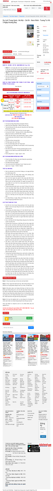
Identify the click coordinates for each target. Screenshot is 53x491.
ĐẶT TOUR (43, 108)
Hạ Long (22, 374)
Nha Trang (7, 380)
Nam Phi (44, 374)
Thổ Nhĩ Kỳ (37, 394)
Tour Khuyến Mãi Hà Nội (7, 399)
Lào (43, 386)
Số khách (39, 89)
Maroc (43, 377)
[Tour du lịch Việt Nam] (6, 1)
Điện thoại (39, 101)
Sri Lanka (44, 402)
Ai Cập (36, 374)
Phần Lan (37, 400)
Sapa (14, 375)
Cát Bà (6, 378)
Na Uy (29, 400)
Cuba (36, 384)
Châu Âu (29, 402)
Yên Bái (14, 390)
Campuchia (30, 386)
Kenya (29, 378)
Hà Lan (36, 386)
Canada (44, 383)
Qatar (36, 402)
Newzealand (37, 381)
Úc (28, 377)
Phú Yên (7, 390)
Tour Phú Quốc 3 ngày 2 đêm (7, 403)
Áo (35, 399)
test (43, 403)
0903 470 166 (45, 73)
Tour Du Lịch (21, 1)
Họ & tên (39, 95)
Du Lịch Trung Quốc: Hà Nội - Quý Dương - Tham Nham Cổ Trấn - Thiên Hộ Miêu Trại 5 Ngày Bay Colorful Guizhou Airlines (45, 347)
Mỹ (43, 375)
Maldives (37, 390)
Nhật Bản (30, 380)
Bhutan (43, 394)
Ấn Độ (29, 393)
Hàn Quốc (37, 375)
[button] (4, 37)
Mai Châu (22, 383)
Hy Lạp (29, 397)
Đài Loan (44, 381)
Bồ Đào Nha (44, 393)
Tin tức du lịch (31, 413)
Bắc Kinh (31, 339)
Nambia (44, 378)
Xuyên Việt (15, 383)
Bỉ (42, 384)
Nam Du (14, 402)
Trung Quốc (21, 16)
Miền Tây (22, 381)
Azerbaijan (44, 399)
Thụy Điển (44, 400)
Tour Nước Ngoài (13, 16)
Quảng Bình (7, 384)
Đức (36, 383)
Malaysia (29, 383)
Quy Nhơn (15, 380)
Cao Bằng (15, 397)
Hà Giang (7, 387)
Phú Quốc (15, 374)
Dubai (36, 388)
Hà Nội (6, 374)
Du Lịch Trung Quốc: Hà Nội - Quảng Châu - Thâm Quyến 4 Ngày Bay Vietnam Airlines (20, 346)
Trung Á (29, 406)
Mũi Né (21, 380)
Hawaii (29, 381)
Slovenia (37, 397)
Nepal (36, 403)
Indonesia (30, 390)
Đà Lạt (21, 378)
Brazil (36, 377)
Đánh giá (29, 318)
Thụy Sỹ (44, 387)
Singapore (37, 380)
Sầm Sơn (15, 384)
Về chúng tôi (19, 422)
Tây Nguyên (22, 390)
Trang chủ (15, 1)
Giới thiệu (33, 1)
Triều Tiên (37, 396)
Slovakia (44, 397)
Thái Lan (29, 374)
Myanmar (37, 387)
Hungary (29, 399)
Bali (43, 388)
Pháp (43, 380)
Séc (43, 396)
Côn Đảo (14, 381)
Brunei (29, 394)
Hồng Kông (30, 388)
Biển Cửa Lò (15, 391)
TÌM (47, 9)
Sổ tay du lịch (27, 1)
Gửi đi (43, 436)
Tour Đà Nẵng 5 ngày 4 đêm (22, 403)
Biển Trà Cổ (22, 397)
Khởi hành (39, 83)
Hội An (21, 375)
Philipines (37, 393)
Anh (28, 396)
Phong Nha (15, 378)
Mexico (36, 378)
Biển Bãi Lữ (22, 387)
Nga (28, 375)
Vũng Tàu (7, 381)
